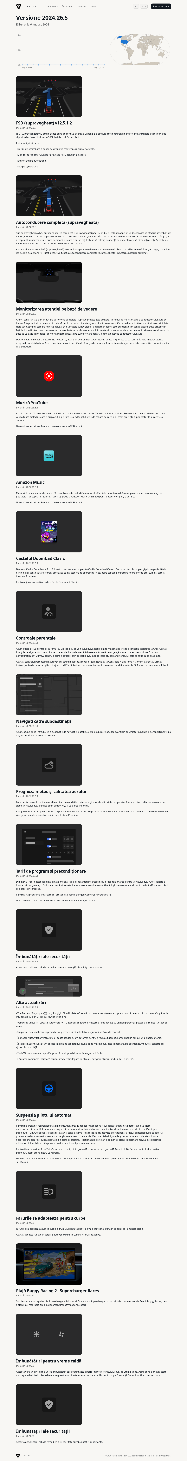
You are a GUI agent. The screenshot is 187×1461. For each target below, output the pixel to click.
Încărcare (67, 6)
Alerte (93, 6)
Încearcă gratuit (161, 6)
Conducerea (52, 6)
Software (81, 6)
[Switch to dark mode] (136, 6)
